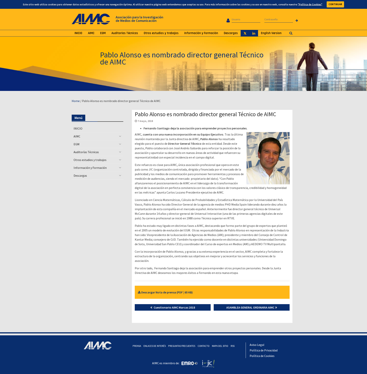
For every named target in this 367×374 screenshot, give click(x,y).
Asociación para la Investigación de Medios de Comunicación (139, 19)
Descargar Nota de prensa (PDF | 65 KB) (167, 292)
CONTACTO (203, 346)
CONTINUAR (335, 4)
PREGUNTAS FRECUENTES (181, 346)
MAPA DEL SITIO (220, 346)
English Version (271, 33)
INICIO (78, 33)
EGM (103, 33)
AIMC (91, 33)
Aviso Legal (257, 345)
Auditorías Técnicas (124, 33)
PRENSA (137, 346)
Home (76, 101)
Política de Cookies (262, 356)
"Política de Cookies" (310, 4)
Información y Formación (201, 33)
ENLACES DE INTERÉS (155, 346)
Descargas (231, 33)
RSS (233, 346)
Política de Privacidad (264, 350)
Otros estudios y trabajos (161, 33)
